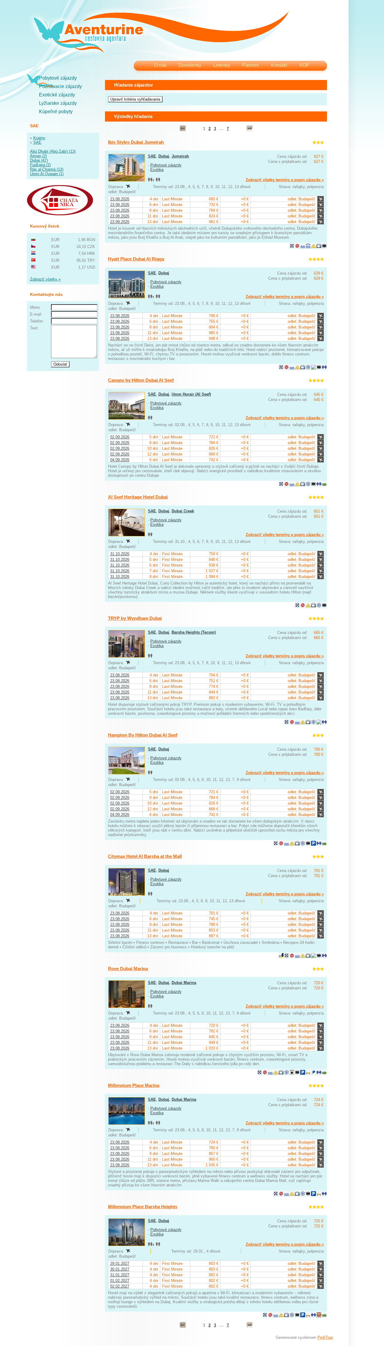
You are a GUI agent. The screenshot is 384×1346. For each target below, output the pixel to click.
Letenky (221, 65)
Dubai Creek (183, 511)
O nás (160, 65)
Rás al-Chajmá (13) (46, 169)
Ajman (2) (38, 156)
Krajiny (39, 138)
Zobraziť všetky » (45, 279)
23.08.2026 (119, 199)
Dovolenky (189, 65)
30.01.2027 (119, 1269)
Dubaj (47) (39, 160)
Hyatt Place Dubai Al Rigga (136, 258)
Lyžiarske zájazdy (58, 103)
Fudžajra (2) (40, 165)
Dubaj (163, 156)
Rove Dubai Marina (128, 968)
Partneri (250, 65)
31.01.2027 (119, 1275)
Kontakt (279, 65)
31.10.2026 (119, 554)
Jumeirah (180, 156)
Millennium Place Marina (133, 1085)
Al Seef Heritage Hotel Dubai (138, 496)
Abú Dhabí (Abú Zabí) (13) (53, 151)
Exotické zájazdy (57, 94)
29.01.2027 (119, 1263)
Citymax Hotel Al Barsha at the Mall (145, 856)
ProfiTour (325, 1337)
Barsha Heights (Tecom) (194, 632)
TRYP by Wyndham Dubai (135, 618)
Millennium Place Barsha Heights (142, 1206)
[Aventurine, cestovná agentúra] (161, 32)
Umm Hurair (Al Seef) (191, 394)
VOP (304, 65)
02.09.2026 (119, 437)
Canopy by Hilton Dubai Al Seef (141, 380)
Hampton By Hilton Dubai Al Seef (142, 735)
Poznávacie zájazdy (60, 86)
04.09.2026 (119, 460)
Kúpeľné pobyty (56, 111)
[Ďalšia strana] (250, 128)
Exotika (157, 169)
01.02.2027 (119, 1280)
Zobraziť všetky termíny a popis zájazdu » (285, 180)
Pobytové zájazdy (58, 78)
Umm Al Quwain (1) (47, 174)
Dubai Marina (184, 982)
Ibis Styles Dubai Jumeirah (136, 142)
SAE (37, 142)
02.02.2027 (119, 1286)
